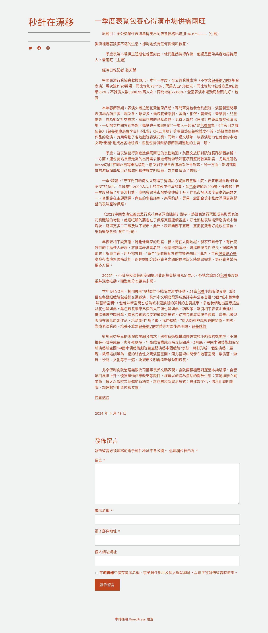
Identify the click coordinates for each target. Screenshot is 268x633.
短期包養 (142, 54)
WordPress (137, 619)
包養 (160, 114)
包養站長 (120, 159)
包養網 (125, 297)
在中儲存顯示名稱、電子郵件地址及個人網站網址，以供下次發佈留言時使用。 (168, 573)
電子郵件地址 (107, 531)
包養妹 (205, 125)
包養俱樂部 (158, 143)
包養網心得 (227, 253)
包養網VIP (219, 80)
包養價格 (167, 34)
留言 (100, 460)
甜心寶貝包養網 (184, 181)
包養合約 (197, 108)
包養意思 (221, 86)
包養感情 (193, 315)
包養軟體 (195, 131)
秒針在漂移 (51, 22)
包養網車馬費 (118, 131)
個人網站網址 (106, 552)
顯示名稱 (104, 511)
